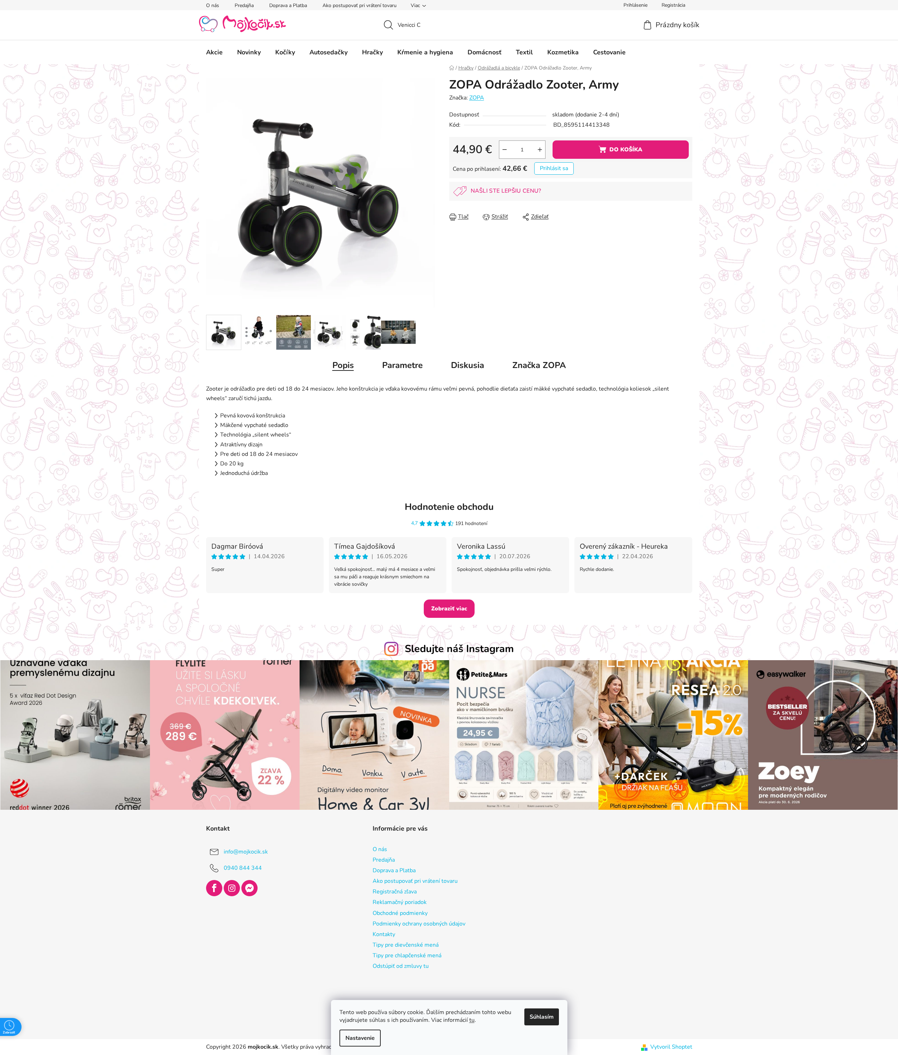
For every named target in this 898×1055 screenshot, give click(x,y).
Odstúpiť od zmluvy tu (401, 966)
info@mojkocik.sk (246, 852)
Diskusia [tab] (467, 365)
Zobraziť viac (449, 609)
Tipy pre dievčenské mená (406, 945)
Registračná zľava (395, 892)
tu (472, 1020)
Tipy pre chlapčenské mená (407, 955)
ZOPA (476, 98)
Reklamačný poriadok (400, 902)
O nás (212, 5)
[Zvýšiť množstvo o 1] (540, 149)
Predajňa (244, 5)
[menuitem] (214, 52)
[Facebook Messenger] (249, 888)
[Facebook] (214, 888)
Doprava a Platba (288, 5)
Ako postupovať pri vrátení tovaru (360, 5)
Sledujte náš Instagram (459, 649)
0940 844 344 (243, 868)
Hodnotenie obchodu (449, 507)
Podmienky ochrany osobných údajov (419, 924)
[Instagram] (232, 888)
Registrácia (673, 5)
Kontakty (384, 934)
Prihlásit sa (554, 168)
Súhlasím (542, 1017)
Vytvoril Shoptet (671, 1047)
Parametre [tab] (402, 365)
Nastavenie (360, 1038)
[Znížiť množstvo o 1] (504, 149)
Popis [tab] (343, 365)
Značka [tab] (539, 365)
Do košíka (625, 149)
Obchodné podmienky (400, 913)
